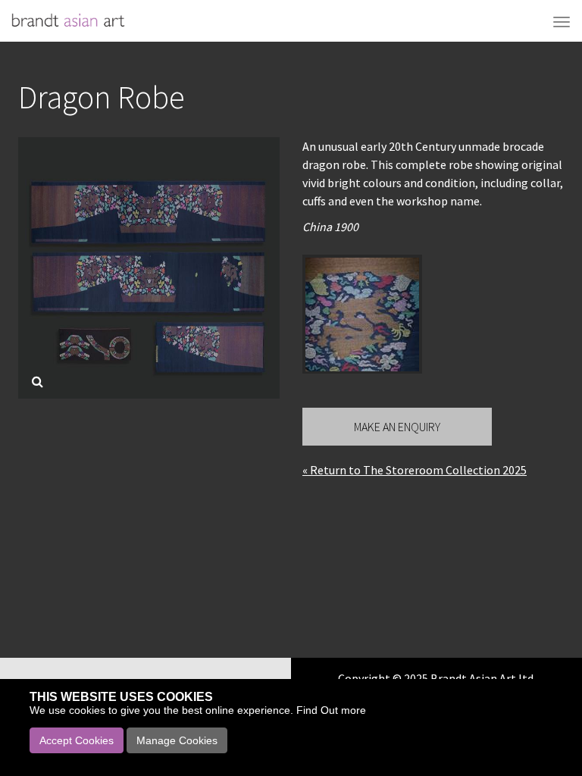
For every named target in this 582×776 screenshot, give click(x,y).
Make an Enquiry (397, 426)
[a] (362, 314)
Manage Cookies (176, 740)
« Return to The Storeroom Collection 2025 (414, 469)
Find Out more (331, 710)
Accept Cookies (76, 740)
